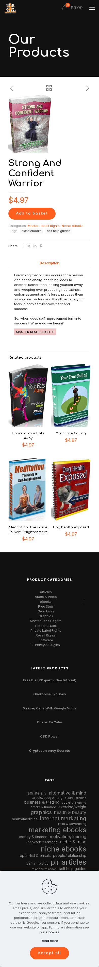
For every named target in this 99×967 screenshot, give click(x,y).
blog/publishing (75, 798)
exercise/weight (72, 807)
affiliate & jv (37, 793)
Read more (49, 941)
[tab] (49, 263)
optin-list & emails (35, 855)
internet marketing (63, 818)
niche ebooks (31, 231)
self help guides (58, 231)
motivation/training (68, 836)
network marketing (43, 842)
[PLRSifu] (10, 7)
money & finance (33, 837)
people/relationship (69, 855)
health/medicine (25, 819)
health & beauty (70, 812)
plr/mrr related (37, 863)
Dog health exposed (71, 527)
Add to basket (32, 213)
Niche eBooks (73, 226)
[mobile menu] (92, 7)
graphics (41, 812)
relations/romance (44, 869)
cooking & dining (74, 802)
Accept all (49, 953)
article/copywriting (47, 798)
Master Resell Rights (44, 226)
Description (49, 263)
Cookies (52, 932)
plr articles (68, 862)
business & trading (41, 802)
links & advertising (72, 824)
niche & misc (73, 841)
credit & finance (43, 807)
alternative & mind (67, 793)
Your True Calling (71, 433)
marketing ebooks (57, 830)
